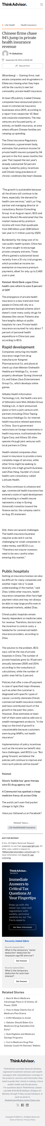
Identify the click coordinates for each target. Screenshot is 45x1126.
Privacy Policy (30, 1120)
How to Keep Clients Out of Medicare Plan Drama (19, 1011)
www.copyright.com (30, 846)
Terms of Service (16, 1120)
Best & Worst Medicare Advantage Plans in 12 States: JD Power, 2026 (20, 1002)
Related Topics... (21, 823)
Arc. (21, 1117)
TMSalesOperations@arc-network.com (19, 852)
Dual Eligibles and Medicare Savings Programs (19, 1036)
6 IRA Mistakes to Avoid (18, 1018)
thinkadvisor (17, 53)
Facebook (34, 813)
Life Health (10, 25)
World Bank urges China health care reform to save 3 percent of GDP (22, 286)
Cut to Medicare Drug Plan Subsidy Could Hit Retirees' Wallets (22, 1044)
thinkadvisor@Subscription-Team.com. (22, 1100)
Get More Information (22, 927)
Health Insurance (28, 25)
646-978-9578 (14, 1091)
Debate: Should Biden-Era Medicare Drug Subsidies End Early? (19, 1026)
